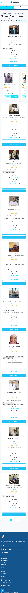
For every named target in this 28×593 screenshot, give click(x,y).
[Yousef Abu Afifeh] (14, 431)
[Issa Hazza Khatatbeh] (14, 478)
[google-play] (3, 545)
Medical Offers (5, 560)
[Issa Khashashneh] (14, 385)
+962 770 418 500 (14, 58)
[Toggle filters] (2, 590)
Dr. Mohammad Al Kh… (18, 84)
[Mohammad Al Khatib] (18, 78)
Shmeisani (17, 177)
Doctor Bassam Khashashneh (14, 36)
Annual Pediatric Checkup (8, 127)
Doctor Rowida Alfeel (14, 254)
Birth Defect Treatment (20, 126)
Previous (2, 87)
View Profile (14, 61)
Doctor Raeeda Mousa (14, 115)
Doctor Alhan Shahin (14, 161)
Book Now (4, 96)
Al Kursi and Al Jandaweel (17, 362)
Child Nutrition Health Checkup (8, 46)
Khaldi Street (17, 501)
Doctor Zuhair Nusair (14, 300)
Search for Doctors (6, 556)
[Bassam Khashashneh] (14, 29)
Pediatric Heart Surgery (7, 218)
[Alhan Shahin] (14, 154)
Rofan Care (16, 2)
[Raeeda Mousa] (14, 108)
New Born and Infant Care (8, 48)
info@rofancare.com (7, 585)
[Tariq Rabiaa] (14, 200)
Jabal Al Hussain (17, 269)
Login (3, 562)
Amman (9, 131)
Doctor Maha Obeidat (14, 346)
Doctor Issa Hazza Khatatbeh (14, 485)
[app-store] (1, 545)
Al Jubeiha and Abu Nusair (17, 131)
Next (24, 87)
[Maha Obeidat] (14, 339)
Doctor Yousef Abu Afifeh (14, 438)
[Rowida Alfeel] (14, 247)
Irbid (14, 52)
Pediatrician (15, 40)
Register (4, 564)
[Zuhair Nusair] (14, 293)
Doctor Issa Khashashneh (14, 392)
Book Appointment (14, 65)
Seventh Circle (17, 223)
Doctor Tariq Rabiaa (14, 208)
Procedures (4, 558)
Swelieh (17, 455)
